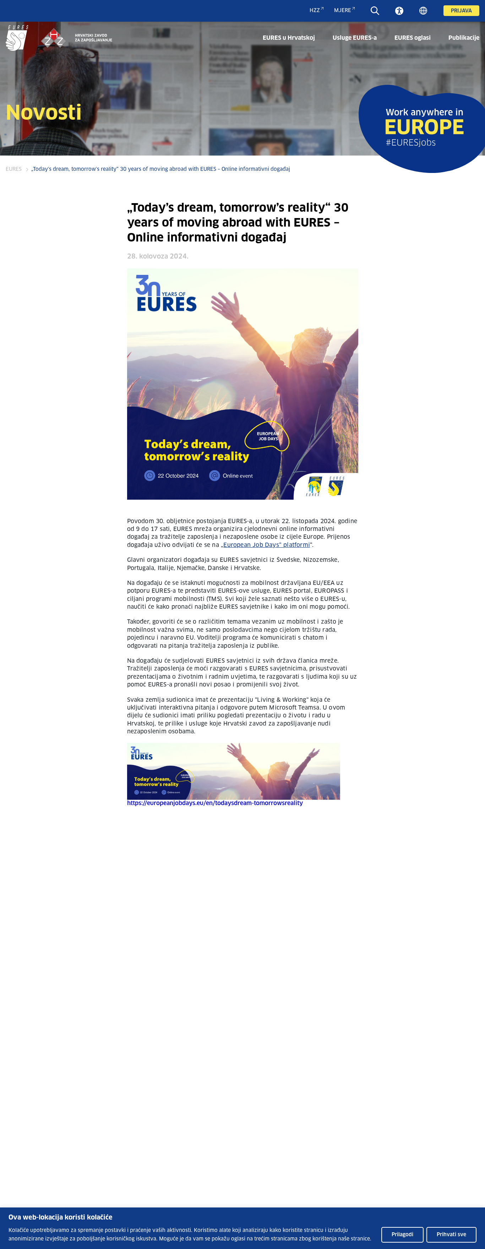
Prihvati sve (451, 1234)
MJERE (342, 10)
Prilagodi (402, 1234)
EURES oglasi (412, 38)
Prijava (461, 11)
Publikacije (463, 38)
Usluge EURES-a (355, 38)
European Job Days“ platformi (266, 545)
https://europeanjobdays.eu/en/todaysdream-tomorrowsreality (215, 803)
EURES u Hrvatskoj (289, 38)
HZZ (315, 10)
